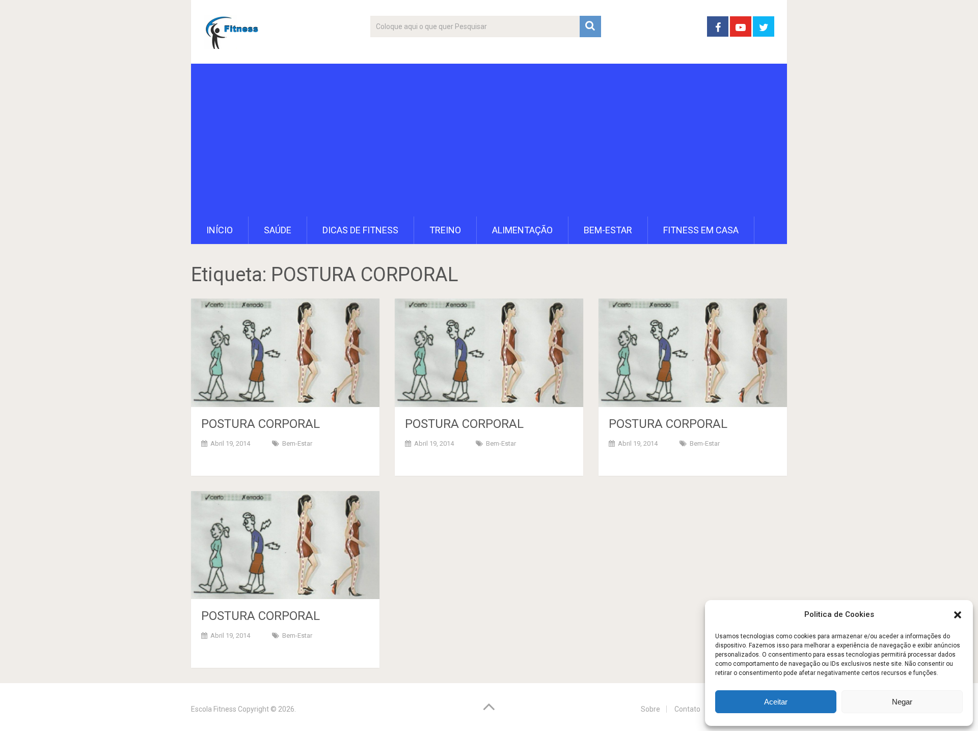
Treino (445, 230)
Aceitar (775, 701)
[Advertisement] (489, 140)
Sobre (650, 709)
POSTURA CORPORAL (260, 424)
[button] (958, 615)
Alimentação (522, 230)
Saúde (277, 230)
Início (219, 230)
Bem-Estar (608, 230)
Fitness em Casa (701, 230)
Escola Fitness (213, 709)
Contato (687, 709)
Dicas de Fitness (360, 230)
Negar (902, 701)
